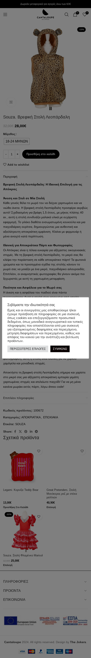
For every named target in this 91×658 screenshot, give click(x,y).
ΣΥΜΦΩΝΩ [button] (60, 348)
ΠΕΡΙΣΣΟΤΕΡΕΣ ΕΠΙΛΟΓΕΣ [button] (28, 348)
